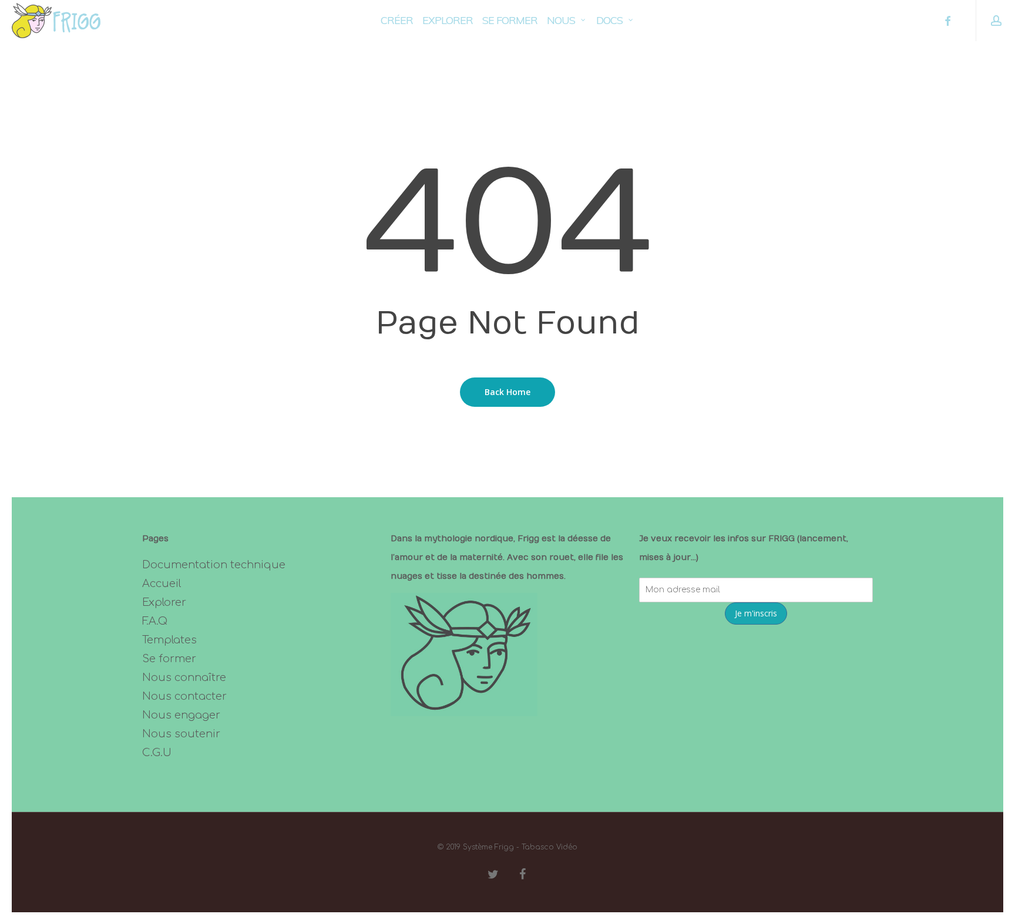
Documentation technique (213, 565)
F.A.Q (154, 621)
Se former (169, 659)
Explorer (164, 602)
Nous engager (181, 715)
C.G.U (157, 752)
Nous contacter (184, 696)
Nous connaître (184, 677)
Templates (169, 640)
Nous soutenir (181, 734)
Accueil (161, 583)
